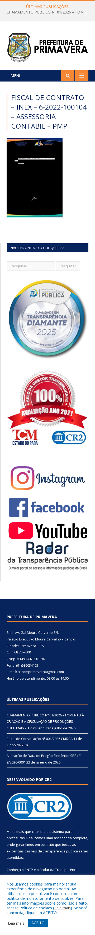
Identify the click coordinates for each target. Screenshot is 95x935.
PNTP (29, 869)
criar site (39, 831)
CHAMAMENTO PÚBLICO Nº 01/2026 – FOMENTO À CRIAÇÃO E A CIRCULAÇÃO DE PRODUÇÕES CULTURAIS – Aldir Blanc (49, 12)
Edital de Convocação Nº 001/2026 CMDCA (40, 738)
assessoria (63, 837)
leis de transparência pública (54, 851)
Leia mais (62, 907)
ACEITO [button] (38, 922)
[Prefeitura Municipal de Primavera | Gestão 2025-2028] (47, 46)
